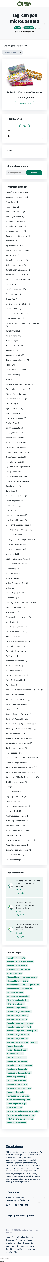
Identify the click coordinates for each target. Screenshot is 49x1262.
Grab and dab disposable (16, 452)
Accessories (11, 207)
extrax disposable (15, 1046)
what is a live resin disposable (20, 1119)
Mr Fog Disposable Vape (16, 583)
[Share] (6, 1258)
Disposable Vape (15, 973)
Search (34, 173)
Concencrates (11, 309)
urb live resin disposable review (21, 1115)
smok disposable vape (17, 1103)
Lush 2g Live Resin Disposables (19, 539)
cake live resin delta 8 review (20, 962)
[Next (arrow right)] (3, 1261)
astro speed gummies (14, 231)
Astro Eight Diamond (14, 212)
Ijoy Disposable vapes (15, 476)
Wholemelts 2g (12, 835)
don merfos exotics (14, 355)
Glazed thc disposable (15, 447)
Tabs (8, 787)
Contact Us (10, 1240)
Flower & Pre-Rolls (16, 1054)
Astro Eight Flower (13, 216)
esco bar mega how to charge (20, 1023)
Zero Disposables (13, 855)
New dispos (10, 612)
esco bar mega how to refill (19, 1027)
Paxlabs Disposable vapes (16, 641)
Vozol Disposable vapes (15, 821)
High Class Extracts (14, 462)
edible (8, 365)
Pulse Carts (10, 709)
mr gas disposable (13, 593)
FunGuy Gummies (13, 433)
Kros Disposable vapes (15, 496)
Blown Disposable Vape (15, 260)
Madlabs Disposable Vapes (17, 559)
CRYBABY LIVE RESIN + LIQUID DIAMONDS (23, 323)
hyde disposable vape (17, 1057)
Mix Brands (10, 573)
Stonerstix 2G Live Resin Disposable (21, 777)
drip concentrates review (18, 996)
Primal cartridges (13, 670)
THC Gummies (12, 792)
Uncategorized (12, 811)
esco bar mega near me (18, 1038)
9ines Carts (10, 202)
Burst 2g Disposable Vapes (17, 279)
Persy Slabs (10, 656)
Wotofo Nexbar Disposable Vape (19, 840)
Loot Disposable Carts (15, 520)
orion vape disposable (17, 1080)
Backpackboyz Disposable (16, 236)
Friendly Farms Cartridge (16, 394)
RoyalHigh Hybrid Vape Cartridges (20, 724)
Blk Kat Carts (11, 255)
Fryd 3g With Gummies (15, 399)
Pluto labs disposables (15, 661)
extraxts (9, 379)
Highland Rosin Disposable (17, 467)
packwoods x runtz (16, 1092)
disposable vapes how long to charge (23, 985)
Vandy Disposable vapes (16, 816)
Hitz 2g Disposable (13, 471)
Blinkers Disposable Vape (16, 250)
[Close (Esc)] (8, 1258)
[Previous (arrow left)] (1, 1261)
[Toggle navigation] (5, 3)
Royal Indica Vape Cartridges (17, 714)
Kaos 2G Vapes (12, 486)
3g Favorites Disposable (16, 197)
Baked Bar (10, 241)
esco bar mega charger (17, 1008)
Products (19, 1240)
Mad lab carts (11, 554)
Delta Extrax (10, 331)
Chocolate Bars (12, 294)
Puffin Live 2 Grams (14, 695)
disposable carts (12, 345)
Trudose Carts (11, 801)
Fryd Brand (10, 404)
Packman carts (12, 636)
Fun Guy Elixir (11, 423)
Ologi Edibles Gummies (15, 627)
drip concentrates (15, 992)
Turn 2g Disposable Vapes (16, 806)
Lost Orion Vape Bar (14, 534)
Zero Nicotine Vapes (14, 859)
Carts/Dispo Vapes (13, 289)
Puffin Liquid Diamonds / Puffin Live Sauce (23, 690)
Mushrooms (10, 598)
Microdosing (11, 568)
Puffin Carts (10, 685)
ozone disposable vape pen (19, 1088)
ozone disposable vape (17, 1084)
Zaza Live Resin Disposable (17, 850)
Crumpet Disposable (14, 318)
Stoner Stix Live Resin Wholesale (19, 772)
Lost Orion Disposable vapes (17, 530)
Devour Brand (11, 336)
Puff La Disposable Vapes (16, 675)
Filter (24, 126)
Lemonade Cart (12, 505)
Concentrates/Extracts (15, 313)
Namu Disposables (13, 607)
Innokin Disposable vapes (16, 481)
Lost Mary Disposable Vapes (17, 525)
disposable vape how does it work (22, 977)
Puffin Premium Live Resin (16, 699)
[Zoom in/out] (1, 1258)
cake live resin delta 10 (17, 965)
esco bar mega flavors (17, 1019)
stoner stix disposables (15, 762)
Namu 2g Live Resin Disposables (19, 602)
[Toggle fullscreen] (3, 1258)
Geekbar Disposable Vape (16, 442)
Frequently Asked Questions (22, 1237)
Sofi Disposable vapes (15, 748)
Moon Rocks (11, 578)
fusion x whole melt (14, 437)
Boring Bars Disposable (15, 275)
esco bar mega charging (18, 1015)
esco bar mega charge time (19, 1011)
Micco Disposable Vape (15, 564)
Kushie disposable (13, 501)
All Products (28, 1240)
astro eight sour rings (14, 226)
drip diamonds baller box (18, 1000)
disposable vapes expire (18, 981)
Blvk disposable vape (14, 265)
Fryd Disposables (13, 408)
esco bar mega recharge (18, 1042)
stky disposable (12, 753)
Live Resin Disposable (15, 515)
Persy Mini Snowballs (14, 651)
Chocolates (10, 299)
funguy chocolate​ (13, 428)
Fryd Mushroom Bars (14, 418)
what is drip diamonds (17, 1123)
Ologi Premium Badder (15, 631)
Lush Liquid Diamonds (15, 549)
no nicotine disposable (17, 1069)
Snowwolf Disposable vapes (17, 743)
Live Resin (10, 510)
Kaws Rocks (11, 491)
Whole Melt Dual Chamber (16, 825)
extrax (34, 1042)
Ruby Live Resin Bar (14, 733)
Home (8, 1237)
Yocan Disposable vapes (16, 845)
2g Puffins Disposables (15, 192)
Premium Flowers (13, 665)
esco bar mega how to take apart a (22, 1031)
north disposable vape (17, 1077)
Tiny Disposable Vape (14, 796)
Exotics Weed (11, 374)
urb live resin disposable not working (23, 1111)
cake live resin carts (16, 958)
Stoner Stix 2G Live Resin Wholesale (21, 758)
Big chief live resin (13, 246)
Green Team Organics (15, 457)
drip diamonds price (16, 1004)
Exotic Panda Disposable (16, 370)
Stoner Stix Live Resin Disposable (20, 767)
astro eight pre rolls (14, 221)
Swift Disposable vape (15, 782)
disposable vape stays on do (20, 988)
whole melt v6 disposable (16, 830)
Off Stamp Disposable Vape (17, 617)
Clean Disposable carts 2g (16, 304)
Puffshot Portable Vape (15, 704)
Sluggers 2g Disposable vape (18, 738)
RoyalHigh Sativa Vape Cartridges (19, 728)
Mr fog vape (10, 588)
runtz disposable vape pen (19, 1100)
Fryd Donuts (11, 413)
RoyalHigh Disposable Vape (17, 719)
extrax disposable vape (17, 1050)
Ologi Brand (10, 622)
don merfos (10, 350)
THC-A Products (15, 1107)
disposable (10, 340)
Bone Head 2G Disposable (16, 270)
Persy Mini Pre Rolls (14, 646)
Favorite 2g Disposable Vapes (18, 384)
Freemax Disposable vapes (17, 389)
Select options (26, 103)
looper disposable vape (17, 1061)
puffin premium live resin (18, 1096)
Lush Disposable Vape (15, 544)
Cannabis (9, 284)
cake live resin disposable (19, 969)
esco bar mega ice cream (18, 1034)
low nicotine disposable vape (20, 1065)
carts (32, 1246)
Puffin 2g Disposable (14, 680)
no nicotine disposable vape (19, 1073)
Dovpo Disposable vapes (16, 360)
